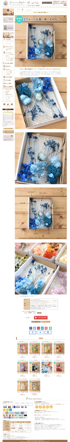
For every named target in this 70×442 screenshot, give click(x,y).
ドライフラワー (9, 43)
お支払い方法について (28, 405)
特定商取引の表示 (8, 94)
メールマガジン (8, 101)
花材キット (8, 55)
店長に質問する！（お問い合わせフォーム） (43, 415)
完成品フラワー (9, 49)
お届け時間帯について (60, 404)
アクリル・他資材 (9, 60)
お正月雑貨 (8, 74)
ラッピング (7, 99)
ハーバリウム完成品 (9, 54)
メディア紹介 (7, 97)
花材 (22, 9)
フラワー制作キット (9, 48)
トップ (18, 9)
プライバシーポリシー (9, 96)
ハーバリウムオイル (9, 57)
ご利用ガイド (16, 431)
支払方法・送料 (8, 89)
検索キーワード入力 (56, 4)
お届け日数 (7, 91)
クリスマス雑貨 (9, 71)
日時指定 (6, 92)
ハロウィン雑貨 (9, 72)
